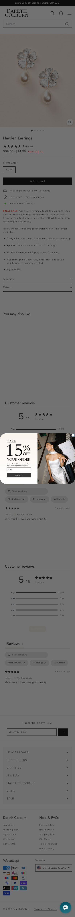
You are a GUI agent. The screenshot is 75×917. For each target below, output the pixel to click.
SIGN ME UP (19, 475)
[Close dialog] (73, 435)
